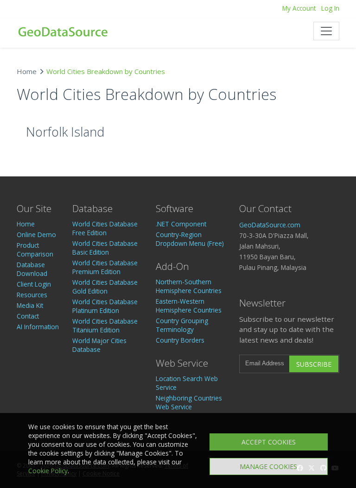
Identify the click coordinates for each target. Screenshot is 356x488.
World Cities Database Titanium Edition (105, 325)
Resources (32, 294)
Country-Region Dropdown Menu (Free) (190, 239)
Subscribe (313, 364)
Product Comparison (35, 249)
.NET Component (181, 223)
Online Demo (36, 234)
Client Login (34, 284)
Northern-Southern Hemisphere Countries (189, 286)
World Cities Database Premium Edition (105, 267)
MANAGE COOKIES (268, 466)
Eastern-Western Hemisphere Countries (189, 305)
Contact (28, 316)
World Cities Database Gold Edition (105, 286)
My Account (299, 8)
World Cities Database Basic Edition (105, 248)
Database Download (32, 269)
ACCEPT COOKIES (269, 442)
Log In (330, 8)
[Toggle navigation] (326, 31)
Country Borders (180, 340)
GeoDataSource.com (269, 224)
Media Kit (30, 305)
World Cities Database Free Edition (105, 228)
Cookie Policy (48, 470)
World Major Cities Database (99, 345)
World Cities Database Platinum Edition (105, 306)
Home (27, 71)
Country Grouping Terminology (182, 325)
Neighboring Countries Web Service (189, 402)
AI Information (38, 326)
